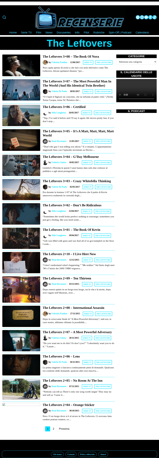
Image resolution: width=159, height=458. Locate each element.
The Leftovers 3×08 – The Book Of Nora (71, 56)
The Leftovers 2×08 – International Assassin (73, 308)
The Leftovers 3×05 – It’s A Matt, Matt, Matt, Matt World (78, 133)
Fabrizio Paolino (59, 62)
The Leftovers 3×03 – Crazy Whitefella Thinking (77, 181)
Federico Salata (59, 162)
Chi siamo (57, 454)
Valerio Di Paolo (59, 91)
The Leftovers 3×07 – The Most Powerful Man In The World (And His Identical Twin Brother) (77, 83)
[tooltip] (138, 17)
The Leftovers (104, 62)
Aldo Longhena (58, 113)
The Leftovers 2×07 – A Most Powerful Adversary (77, 332)
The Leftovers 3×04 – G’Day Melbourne (71, 157)
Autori (103, 454)
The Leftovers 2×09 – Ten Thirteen (67, 278)
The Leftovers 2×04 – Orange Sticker (68, 405)
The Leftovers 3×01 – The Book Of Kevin (71, 230)
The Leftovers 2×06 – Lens (61, 356)
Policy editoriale (87, 454)
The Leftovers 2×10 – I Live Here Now (69, 254)
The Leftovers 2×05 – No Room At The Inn (72, 380)
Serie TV (88, 62)
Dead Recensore (59, 141)
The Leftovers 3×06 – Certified (64, 107)
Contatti (71, 454)
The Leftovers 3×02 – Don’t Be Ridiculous (72, 205)
